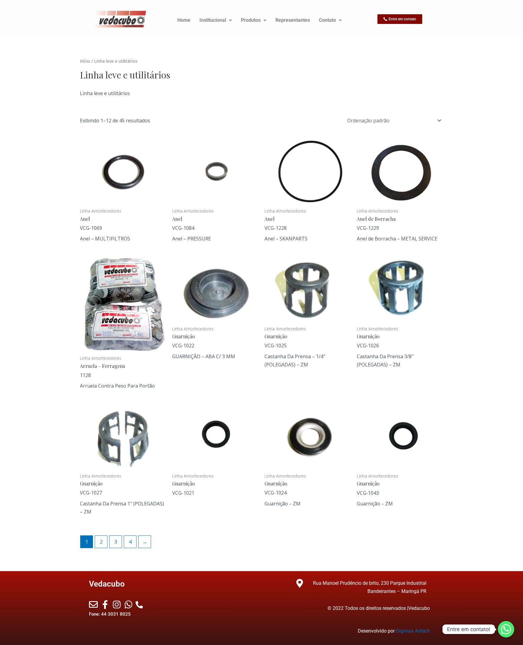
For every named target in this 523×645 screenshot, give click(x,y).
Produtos (251, 20)
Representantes (292, 20)
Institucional (212, 20)
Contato (327, 20)
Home (183, 20)
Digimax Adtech (413, 631)
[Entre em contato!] (506, 629)
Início (85, 61)
